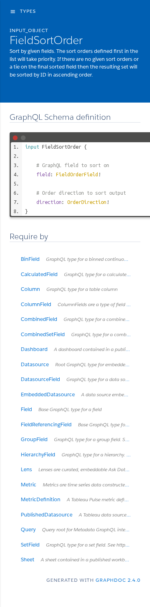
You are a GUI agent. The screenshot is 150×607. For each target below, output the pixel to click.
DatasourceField (80, 379)
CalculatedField (80, 274)
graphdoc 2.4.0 (118, 580)
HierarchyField (80, 454)
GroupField (80, 439)
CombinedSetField (80, 334)
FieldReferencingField (80, 424)
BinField (80, 259)
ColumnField (80, 304)
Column (69, 289)
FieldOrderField (77, 174)
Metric (80, 484)
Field (61, 409)
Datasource (80, 364)
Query (78, 529)
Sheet (77, 559)
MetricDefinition (80, 499)
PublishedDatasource (80, 514)
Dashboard (80, 349)
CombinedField (80, 319)
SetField (80, 544)
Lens (80, 469)
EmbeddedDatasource (80, 394)
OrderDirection (86, 202)
